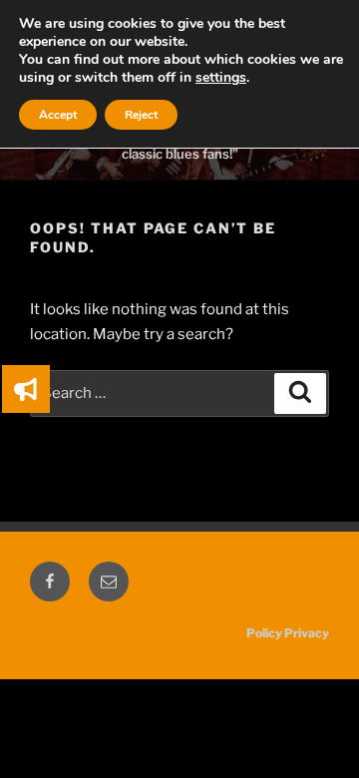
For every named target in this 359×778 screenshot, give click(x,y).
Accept (58, 115)
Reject (141, 115)
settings (220, 78)
